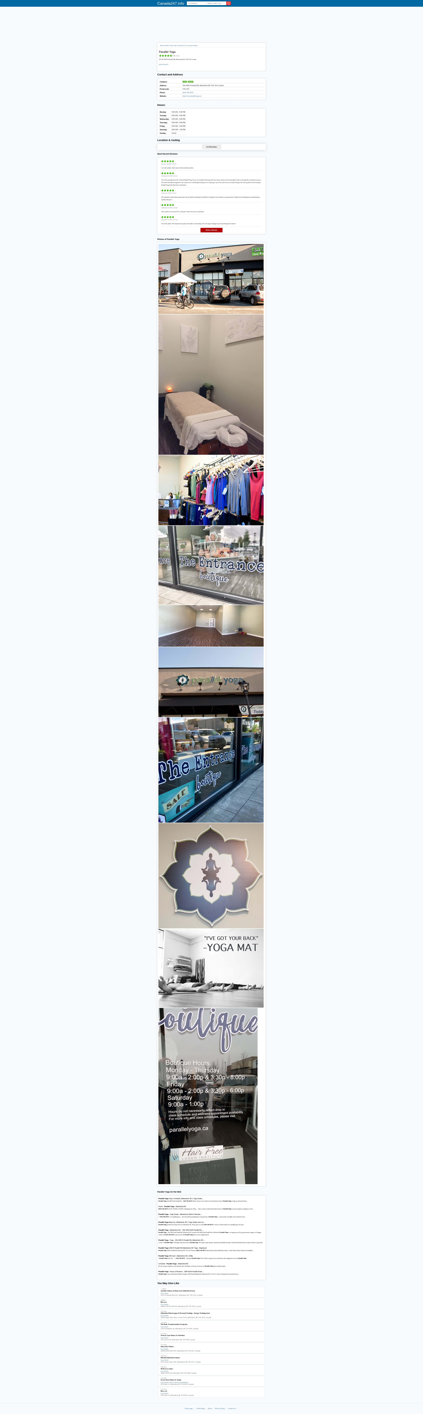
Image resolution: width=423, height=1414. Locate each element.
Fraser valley (173, 45)
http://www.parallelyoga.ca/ (192, 96)
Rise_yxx (164, 1391)
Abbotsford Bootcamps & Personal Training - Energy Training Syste (185, 1313)
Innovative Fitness (167, 1346)
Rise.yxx (164, 1302)
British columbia (164, 45)
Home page (189, 1408)
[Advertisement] (211, 23)
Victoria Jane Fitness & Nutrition (173, 1335)
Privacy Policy (220, 1408)
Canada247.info (170, 3)
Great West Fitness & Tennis (171, 1380)
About (210, 1408)
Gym (184, 81)
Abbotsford (181, 45)
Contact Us (232, 1408)
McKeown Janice (167, 1369)
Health (191, 81)
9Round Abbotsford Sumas (170, 1358)
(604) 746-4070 (163, 64)
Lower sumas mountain (191, 45)
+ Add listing (200, 1408)
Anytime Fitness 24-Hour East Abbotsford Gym (178, 1291)
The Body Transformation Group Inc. (174, 1324)
